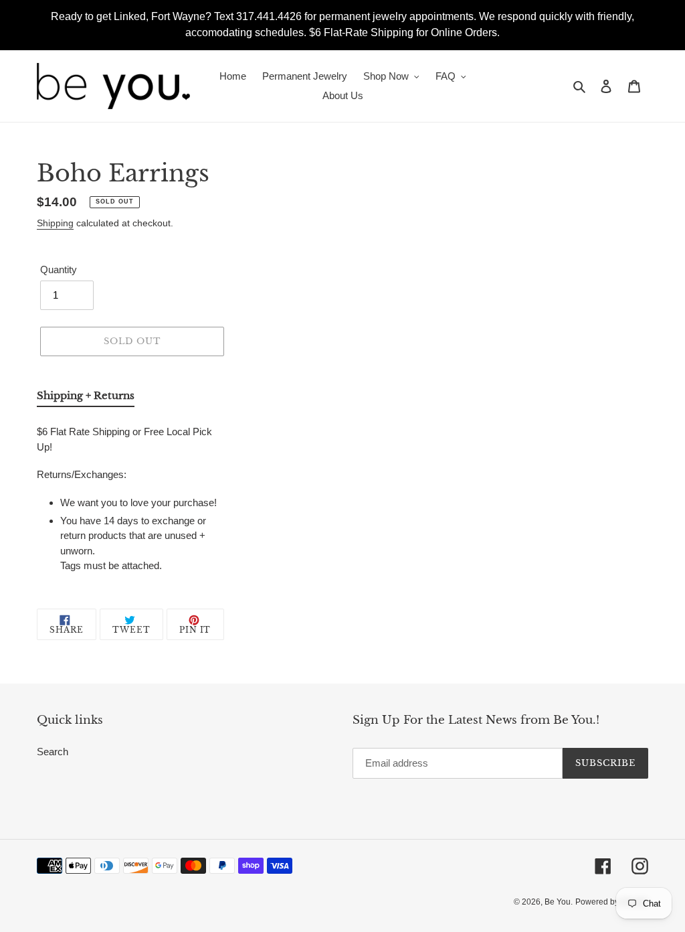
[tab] (85, 398)
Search (52, 751)
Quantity (58, 269)
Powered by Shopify (611, 902)
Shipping (55, 223)
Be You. (559, 902)
